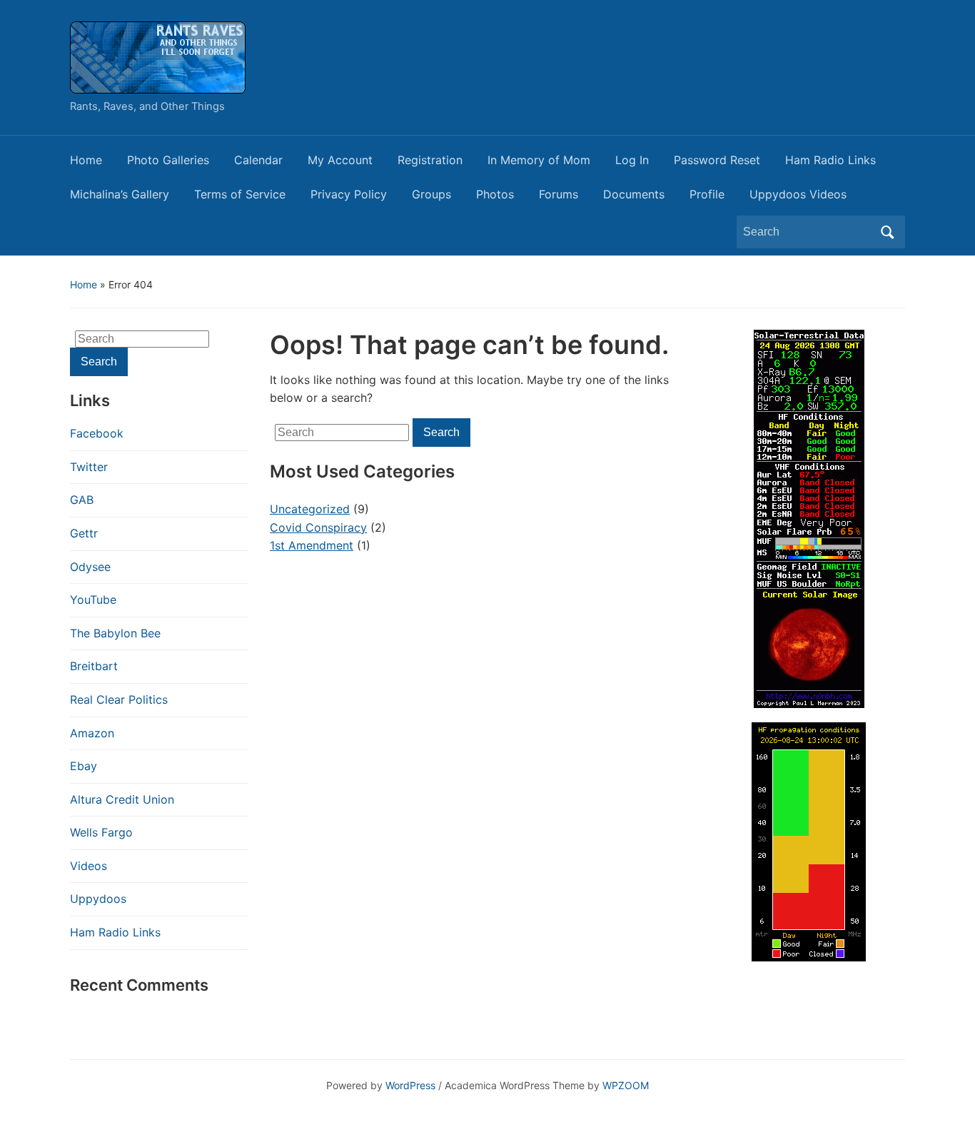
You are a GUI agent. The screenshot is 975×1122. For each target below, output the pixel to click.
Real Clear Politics (119, 699)
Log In (632, 160)
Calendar (258, 160)
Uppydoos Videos (798, 194)
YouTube (93, 599)
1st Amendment (311, 545)
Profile (706, 194)
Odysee (90, 567)
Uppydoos (98, 898)
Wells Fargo (101, 832)
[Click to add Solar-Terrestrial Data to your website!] (809, 517)
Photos (495, 194)
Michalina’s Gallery (119, 194)
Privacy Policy (348, 194)
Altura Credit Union (122, 799)
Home (86, 160)
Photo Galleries (168, 160)
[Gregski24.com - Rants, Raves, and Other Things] (158, 56)
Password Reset (717, 160)
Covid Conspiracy (318, 527)
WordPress (410, 1085)
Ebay (83, 766)
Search (887, 232)
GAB (82, 499)
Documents (634, 194)
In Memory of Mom (538, 160)
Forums (558, 194)
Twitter (89, 467)
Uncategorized (310, 509)
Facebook (96, 433)
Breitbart (94, 666)
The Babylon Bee (115, 633)
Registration (430, 160)
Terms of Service (240, 194)
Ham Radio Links (830, 160)
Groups (431, 194)
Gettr (84, 533)
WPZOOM (625, 1085)
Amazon (92, 733)
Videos (88, 866)
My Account (340, 160)
